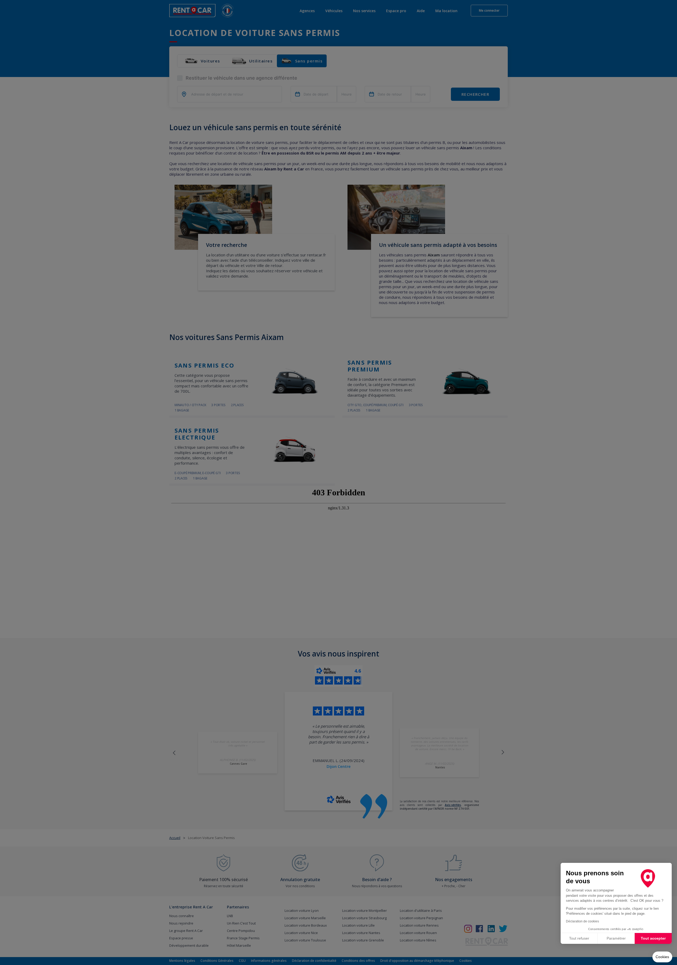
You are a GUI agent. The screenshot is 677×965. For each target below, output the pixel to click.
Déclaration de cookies (582, 921)
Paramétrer (616, 938)
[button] (662, 957)
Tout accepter (653, 938)
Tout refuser (579, 938)
